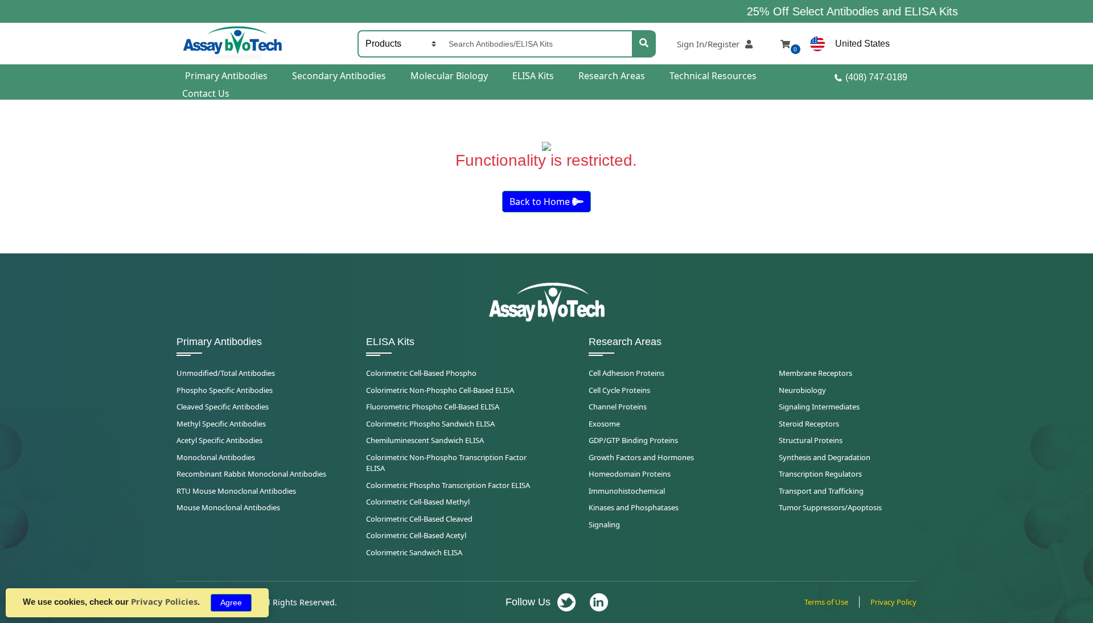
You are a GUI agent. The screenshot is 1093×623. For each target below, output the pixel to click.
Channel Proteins (618, 406)
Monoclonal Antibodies (215, 457)
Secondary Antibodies (339, 75)
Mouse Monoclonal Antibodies (228, 507)
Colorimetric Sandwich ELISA (414, 552)
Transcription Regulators (820, 474)
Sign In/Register (708, 44)
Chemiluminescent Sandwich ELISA (425, 440)
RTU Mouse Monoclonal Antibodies (236, 491)
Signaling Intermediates (819, 406)
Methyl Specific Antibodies (221, 424)
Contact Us (205, 93)
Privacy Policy (893, 602)
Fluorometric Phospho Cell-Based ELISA (432, 406)
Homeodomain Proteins (630, 474)
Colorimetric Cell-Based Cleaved (419, 519)
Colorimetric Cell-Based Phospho (421, 373)
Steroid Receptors (809, 424)
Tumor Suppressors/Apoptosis (830, 507)
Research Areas (611, 75)
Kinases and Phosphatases (634, 507)
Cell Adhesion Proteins (626, 373)
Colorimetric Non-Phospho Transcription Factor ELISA (446, 463)
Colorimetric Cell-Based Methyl (418, 502)
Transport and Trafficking (821, 491)
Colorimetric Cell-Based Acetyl (416, 535)
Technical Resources (713, 75)
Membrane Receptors (815, 373)
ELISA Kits (533, 75)
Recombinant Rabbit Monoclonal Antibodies (251, 474)
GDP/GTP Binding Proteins (633, 440)
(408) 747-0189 (876, 77)
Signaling (604, 524)
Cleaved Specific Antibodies (222, 406)
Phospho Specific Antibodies (224, 390)
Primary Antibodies (226, 75)
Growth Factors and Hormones (641, 457)
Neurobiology (802, 390)
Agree (231, 602)
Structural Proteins (811, 440)
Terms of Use (826, 602)
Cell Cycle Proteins (619, 390)
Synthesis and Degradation (824, 457)
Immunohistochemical (627, 491)
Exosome (604, 424)
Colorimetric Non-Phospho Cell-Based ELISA (440, 390)
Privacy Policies (164, 601)
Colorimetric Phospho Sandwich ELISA (430, 424)
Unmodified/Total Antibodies (225, 373)
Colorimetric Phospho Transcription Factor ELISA (448, 485)
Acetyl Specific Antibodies (219, 440)
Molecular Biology (449, 75)
